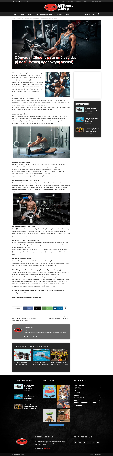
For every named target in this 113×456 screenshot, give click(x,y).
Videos (30, 14)
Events (66, 14)
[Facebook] (13, 1)
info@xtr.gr (47, 448)
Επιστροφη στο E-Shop (89, 14)
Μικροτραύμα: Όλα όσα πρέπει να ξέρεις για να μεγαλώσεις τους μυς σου (25, 319)
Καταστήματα (79, 1)
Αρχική (14, 18)
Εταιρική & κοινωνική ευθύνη (68, 1)
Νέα (20, 53)
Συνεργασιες (58, 14)
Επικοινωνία (98, 1)
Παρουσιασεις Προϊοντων (44, 14)
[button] (99, 14)
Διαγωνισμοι (79, 398)
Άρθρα (19, 18)
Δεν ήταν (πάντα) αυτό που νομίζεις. (59, 318)
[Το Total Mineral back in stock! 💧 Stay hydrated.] (49, 415)
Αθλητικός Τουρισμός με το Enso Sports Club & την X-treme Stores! (59, 364)
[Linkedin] (19, 1)
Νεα (14, 14)
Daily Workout (81, 385)
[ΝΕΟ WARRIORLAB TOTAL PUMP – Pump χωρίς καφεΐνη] (22, 355)
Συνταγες (78, 405)
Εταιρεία (92, 1)
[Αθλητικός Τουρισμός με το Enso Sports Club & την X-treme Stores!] (59, 355)
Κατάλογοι (86, 1)
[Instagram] (16, 1)
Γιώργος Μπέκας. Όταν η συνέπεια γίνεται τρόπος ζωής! (91, 119)
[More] (65, 308)
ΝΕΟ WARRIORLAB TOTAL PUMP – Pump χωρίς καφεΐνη (91, 110)
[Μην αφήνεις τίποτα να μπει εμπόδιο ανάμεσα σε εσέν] (63, 396)
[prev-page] (15, 369)
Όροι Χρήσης (97, 454)
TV (75, 390)
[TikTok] (22, 1)
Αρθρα (22, 14)
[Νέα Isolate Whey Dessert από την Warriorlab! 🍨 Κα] (63, 415)
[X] (24, 1)
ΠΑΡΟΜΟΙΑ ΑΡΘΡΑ (20, 346)
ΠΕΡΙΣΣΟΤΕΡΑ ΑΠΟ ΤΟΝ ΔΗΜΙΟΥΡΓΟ (38, 346)
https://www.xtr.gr (28, 330)
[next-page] (18, 369)
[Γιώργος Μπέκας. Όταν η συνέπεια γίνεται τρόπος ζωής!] (41, 355)
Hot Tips (77, 388)
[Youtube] (27, 1)
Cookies (91, 454)
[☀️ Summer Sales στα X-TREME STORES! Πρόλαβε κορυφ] (49, 391)
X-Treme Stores (18, 66)
